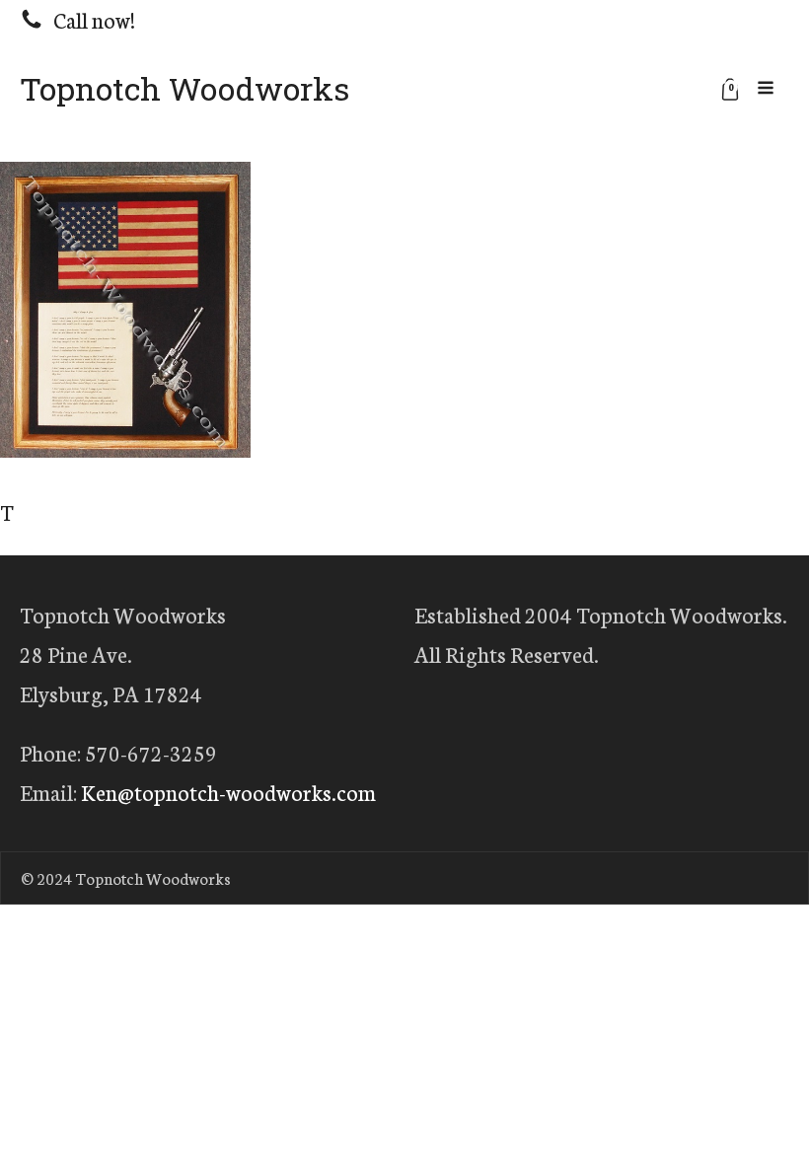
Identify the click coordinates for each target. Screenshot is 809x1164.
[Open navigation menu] (765, 88)
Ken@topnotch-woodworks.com (228, 791)
